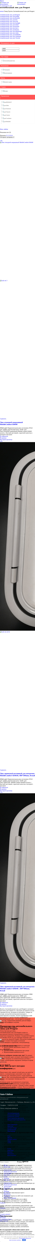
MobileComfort (8, 82)
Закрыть (2, 1203)
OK (24, 1240)
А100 (9, 1142)
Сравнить (7, 1196)
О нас (9, 1149)
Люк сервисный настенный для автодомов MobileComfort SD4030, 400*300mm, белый (17, 775)
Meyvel (9, 1137)
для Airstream (7, 108)
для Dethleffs (7, 121)
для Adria (6, 105)
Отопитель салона (13, 1116)
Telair (9, 1141)
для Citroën (7, 115)
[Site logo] (8, 4)
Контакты (10, 1153)
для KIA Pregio (12, 1128)
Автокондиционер (13, 1113)
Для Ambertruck (12, 1124)
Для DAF (10, 1126)
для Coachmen (7, 118)
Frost (8, 1136)
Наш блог (10, 1150)
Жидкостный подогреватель (16, 1120)
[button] (3, 438)
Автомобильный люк (9, 60)
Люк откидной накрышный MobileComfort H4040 (11, 423)
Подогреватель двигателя (15, 1118)
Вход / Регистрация (10, 1198)
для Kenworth (11, 1129)
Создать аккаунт (5, 1214)
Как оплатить (11, 1155)
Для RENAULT (8, 102)
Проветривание (8, 73)
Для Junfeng (11, 1131)
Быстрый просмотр (6, 439)
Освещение (7, 69)
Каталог (10, 1152)
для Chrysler (7, 112)
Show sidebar (4, 129)
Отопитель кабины (13, 1115)
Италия (6, 91)
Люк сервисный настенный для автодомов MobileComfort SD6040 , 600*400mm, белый (17, 989)
